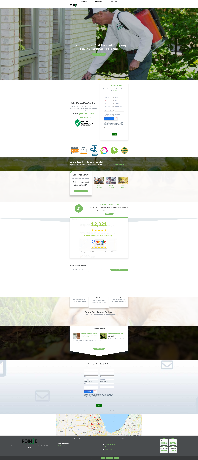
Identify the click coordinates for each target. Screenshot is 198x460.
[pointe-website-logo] (73, 4)
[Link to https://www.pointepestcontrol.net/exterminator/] (79, 208)
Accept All (109, 458)
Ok (102, 458)
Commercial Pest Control (111, 444)
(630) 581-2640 (99, 1)
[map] (99, 414)
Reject (116, 458)
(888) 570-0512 (84, 1)
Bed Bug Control (109, 449)
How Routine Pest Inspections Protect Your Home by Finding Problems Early (89, 335)
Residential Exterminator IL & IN (109, 204)
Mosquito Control (109, 446)
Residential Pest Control (110, 442)
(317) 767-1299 (114, 1)
